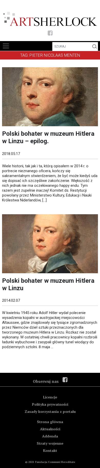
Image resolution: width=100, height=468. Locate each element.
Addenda (50, 436)
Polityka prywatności (50, 404)
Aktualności (50, 428)
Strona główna (50, 421)
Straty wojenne (50, 443)
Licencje (50, 397)
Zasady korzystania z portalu (50, 411)
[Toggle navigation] (6, 46)
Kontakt (50, 450)
